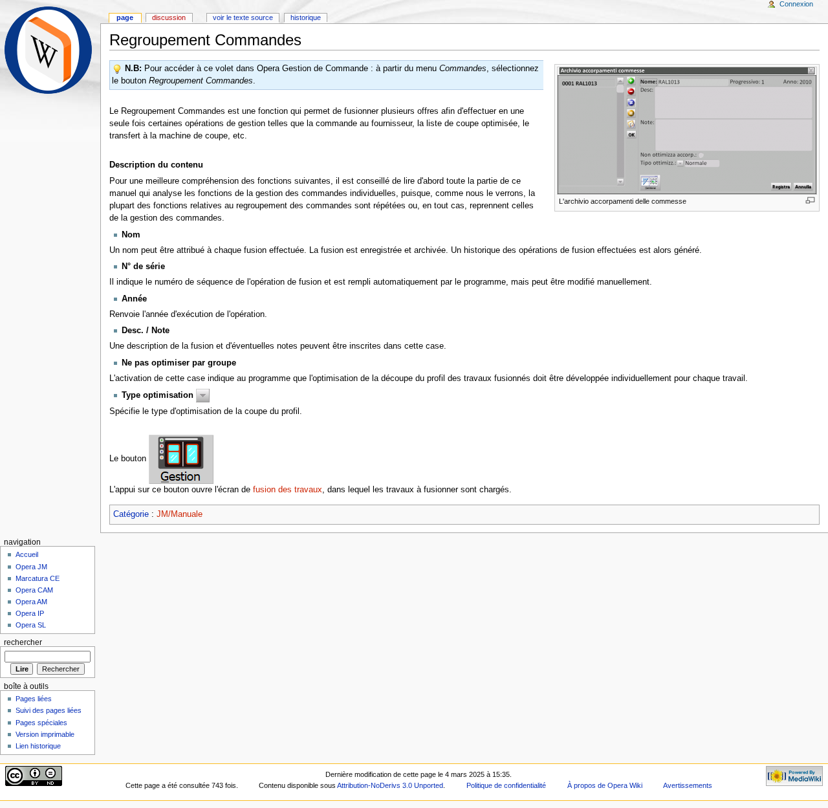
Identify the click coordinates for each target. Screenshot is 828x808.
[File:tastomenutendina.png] (203, 395)
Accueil (27, 554)
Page (124, 17)
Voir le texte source (243, 17)
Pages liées (34, 699)
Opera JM (31, 567)
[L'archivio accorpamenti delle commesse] (687, 130)
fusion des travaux (287, 489)
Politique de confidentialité (506, 785)
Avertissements (687, 785)
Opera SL (31, 625)
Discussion (169, 17)
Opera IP (30, 613)
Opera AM (31, 602)
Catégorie (131, 514)
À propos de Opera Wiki (604, 785)
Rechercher (23, 642)
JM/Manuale (179, 514)
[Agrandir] (810, 200)
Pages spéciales (41, 722)
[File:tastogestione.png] (181, 458)
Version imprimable (45, 734)
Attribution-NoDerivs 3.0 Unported (390, 785)
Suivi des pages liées (49, 710)
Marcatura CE (38, 578)
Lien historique (38, 746)
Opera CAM (34, 590)
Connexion (796, 4)
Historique (305, 17)
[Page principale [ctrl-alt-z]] (50, 50)
